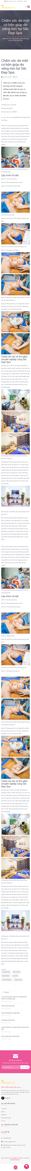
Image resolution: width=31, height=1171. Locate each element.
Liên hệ (3, 1120)
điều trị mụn (16, 972)
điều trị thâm (5, 976)
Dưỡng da (20, 37)
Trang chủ (10, 37)
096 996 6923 (7, 1138)
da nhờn (15, 976)
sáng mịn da (18, 979)
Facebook (7, 1098)
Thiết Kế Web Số (14, 1160)
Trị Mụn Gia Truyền (17, 1158)
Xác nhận (25, 1067)
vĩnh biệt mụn (6, 972)
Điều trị (3, 1111)
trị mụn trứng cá (6, 979)
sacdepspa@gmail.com (9, 1141)
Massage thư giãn (6, 1117)
